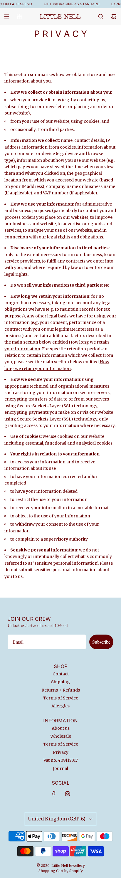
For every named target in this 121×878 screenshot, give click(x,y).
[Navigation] (6, 16)
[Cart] (113, 16)
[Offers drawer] (19, 16)
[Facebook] (53, 793)
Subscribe (101, 642)
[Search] (100, 16)
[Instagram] (67, 793)
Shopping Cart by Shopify (60, 871)
